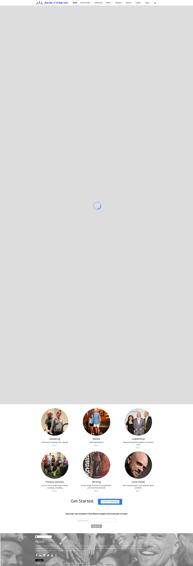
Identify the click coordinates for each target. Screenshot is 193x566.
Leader (138, 3)
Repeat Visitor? (106, 103)
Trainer (108, 3)
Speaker (118, 3)
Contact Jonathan (110, 502)
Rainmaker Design (83, 563)
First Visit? (84, 103)
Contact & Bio (85, 3)
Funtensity (98, 3)
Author (128, 3)
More (54, 445)
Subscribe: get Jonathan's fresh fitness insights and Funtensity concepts (96, 514)
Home (75, 3)
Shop (147, 3)
